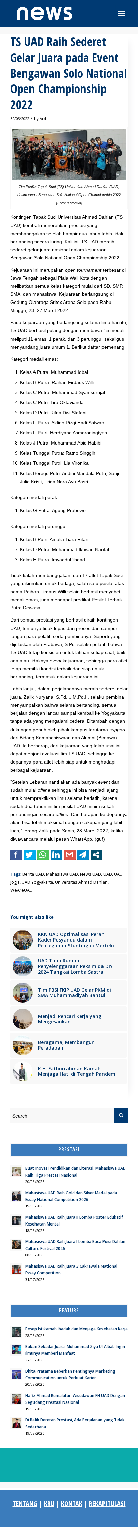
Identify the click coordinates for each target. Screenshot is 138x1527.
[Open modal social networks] (96, 855)
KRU (49, 1503)
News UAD (90, 874)
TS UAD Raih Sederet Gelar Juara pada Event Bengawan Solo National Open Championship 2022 (68, 73)
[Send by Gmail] (70, 855)
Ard (43, 118)
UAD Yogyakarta (37, 882)
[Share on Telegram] (83, 855)
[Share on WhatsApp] (43, 855)
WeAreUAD (21, 890)
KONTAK (71, 1503)
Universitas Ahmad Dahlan (81, 882)
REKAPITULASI (107, 1503)
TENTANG (25, 1503)
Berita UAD (33, 874)
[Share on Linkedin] (56, 855)
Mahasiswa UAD (62, 874)
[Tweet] (30, 855)
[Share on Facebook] (16, 855)
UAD (107, 874)
